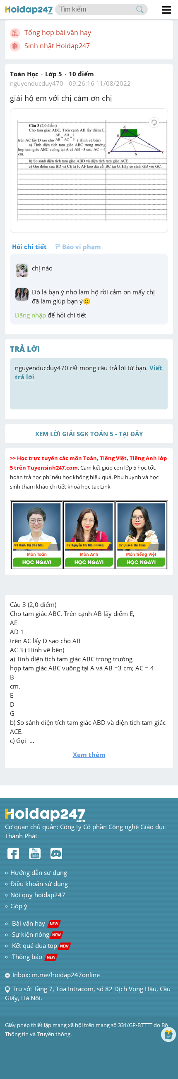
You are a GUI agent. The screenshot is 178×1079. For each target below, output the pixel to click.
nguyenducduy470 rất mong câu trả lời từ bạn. (89, 372)
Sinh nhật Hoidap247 (57, 45)
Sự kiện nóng (36, 934)
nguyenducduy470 (36, 83)
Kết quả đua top (40, 945)
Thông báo (33, 956)
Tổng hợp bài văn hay (57, 32)
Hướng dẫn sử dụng (38, 872)
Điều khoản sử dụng (39, 883)
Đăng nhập (30, 315)
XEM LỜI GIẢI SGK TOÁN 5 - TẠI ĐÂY (89, 434)
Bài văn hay (34, 923)
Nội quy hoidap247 (37, 895)
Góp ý (18, 906)
